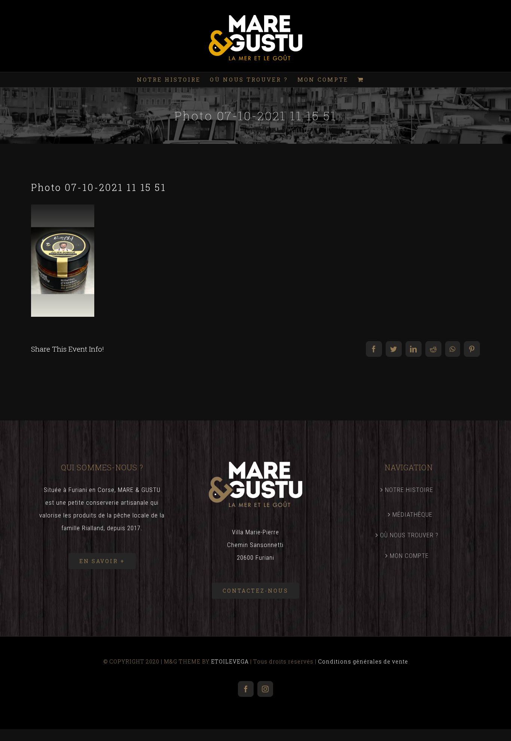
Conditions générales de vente (363, 661)
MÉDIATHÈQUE (412, 514)
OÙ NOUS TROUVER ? (409, 535)
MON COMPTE (409, 555)
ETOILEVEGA (230, 661)
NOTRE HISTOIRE (409, 490)
